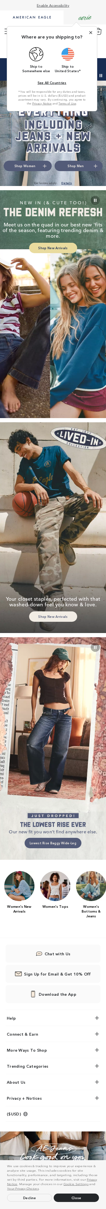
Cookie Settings (76, 1183)
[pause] (95, 647)
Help (11, 1018)
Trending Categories (28, 1066)
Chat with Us (58, 953)
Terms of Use (67, 103)
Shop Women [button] (25, 166)
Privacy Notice (42, 103)
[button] (41, 1189)
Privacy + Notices (24, 1098)
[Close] (90, 32)
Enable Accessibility (53, 5)
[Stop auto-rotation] (101, 75)
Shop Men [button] (76, 166)
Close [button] (76, 1197)
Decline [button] (29, 1197)
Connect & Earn (22, 1034)
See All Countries (52, 82)
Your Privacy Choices (23, 1188)
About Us (16, 1082)
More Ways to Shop (27, 1050)
